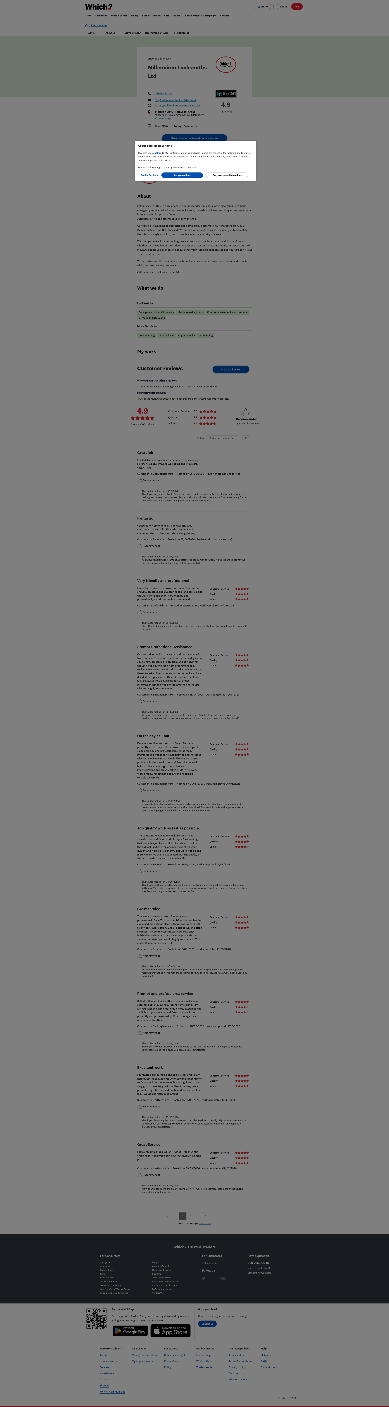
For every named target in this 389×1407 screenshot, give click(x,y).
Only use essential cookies (227, 175)
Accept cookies (182, 175)
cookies (157, 152)
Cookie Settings (149, 175)
